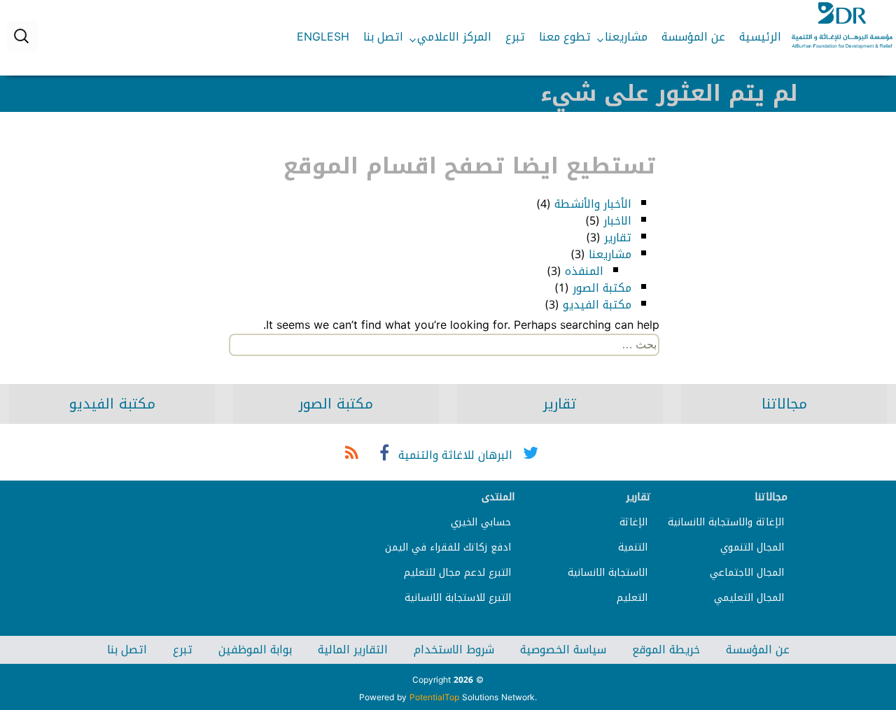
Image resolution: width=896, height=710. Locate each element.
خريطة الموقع (666, 649)
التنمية (633, 547)
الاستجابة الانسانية (608, 572)
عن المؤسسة (693, 37)
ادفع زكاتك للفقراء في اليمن (448, 547)
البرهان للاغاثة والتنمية (455, 455)
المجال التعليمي (749, 597)
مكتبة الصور (602, 288)
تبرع (515, 37)
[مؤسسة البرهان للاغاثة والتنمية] (842, 25)
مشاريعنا (626, 37)
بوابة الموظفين (255, 649)
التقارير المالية (353, 649)
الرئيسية (760, 37)
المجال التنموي (752, 547)
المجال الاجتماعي (747, 572)
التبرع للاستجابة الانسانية (458, 597)
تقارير (617, 237)
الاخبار (617, 221)
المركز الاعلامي (454, 37)
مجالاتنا (784, 403)
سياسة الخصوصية (563, 649)
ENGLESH (323, 37)
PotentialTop (434, 697)
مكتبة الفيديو (597, 304)
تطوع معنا (565, 37)
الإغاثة (634, 522)
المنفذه (584, 271)
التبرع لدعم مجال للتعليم (457, 572)
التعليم (632, 597)
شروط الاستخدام (454, 649)
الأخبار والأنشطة (592, 204)
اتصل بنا (383, 37)
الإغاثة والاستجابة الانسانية (726, 522)
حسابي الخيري (481, 522)
